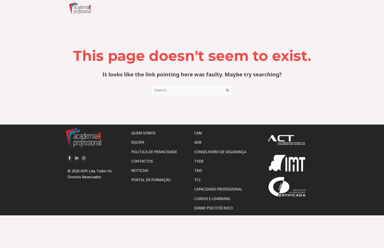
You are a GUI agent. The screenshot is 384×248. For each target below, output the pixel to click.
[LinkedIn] (77, 158)
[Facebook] (70, 158)
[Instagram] (84, 158)
